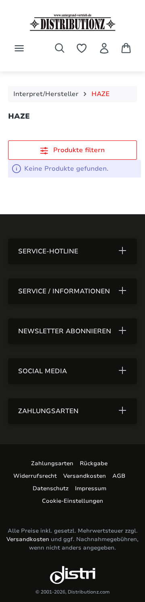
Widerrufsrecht (35, 476)
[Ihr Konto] (104, 48)
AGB (118, 476)
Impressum (90, 488)
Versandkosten (84, 476)
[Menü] (19, 48)
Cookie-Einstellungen (72, 501)
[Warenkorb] (126, 48)
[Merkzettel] (81, 48)
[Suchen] (59, 48)
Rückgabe (94, 463)
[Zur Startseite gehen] (72, 22)
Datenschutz (50, 488)
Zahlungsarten (52, 463)
